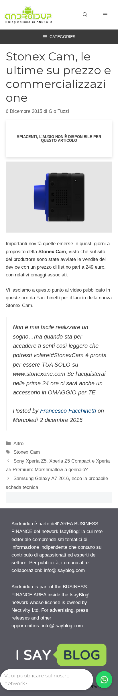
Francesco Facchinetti (68, 411)
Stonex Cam (26, 452)
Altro (18, 443)
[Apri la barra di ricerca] (85, 15)
